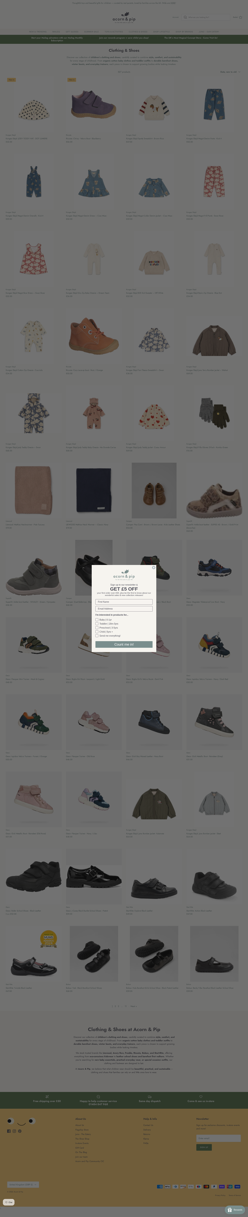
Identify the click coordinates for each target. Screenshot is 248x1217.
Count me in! (124, 644)
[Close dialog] (153, 567)
